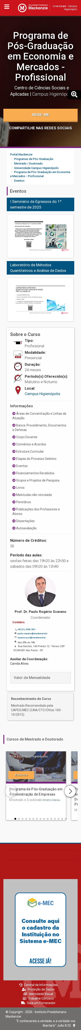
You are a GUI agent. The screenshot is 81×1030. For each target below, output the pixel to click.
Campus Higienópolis (42, 393)
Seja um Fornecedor (41, 1003)
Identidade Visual (41, 994)
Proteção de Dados (41, 989)
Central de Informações (41, 985)
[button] (15, 819)
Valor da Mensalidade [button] (32, 677)
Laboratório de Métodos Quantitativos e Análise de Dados (38, 268)
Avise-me (40, 114)
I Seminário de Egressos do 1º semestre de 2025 (35, 204)
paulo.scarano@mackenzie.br (32, 633)
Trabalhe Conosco (41, 998)
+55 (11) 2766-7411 (27, 629)
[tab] (40, 677)
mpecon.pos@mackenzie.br (32, 638)
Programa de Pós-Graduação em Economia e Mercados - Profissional (40, 56)
